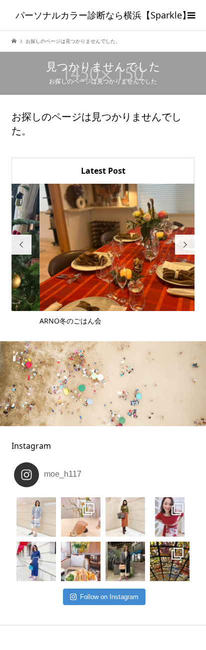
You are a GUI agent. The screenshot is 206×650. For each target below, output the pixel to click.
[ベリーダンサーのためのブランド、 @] (36, 517)
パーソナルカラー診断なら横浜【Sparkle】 (103, 15)
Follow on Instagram (109, 597)
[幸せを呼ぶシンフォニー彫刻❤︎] (170, 561)
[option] (104, 255)
